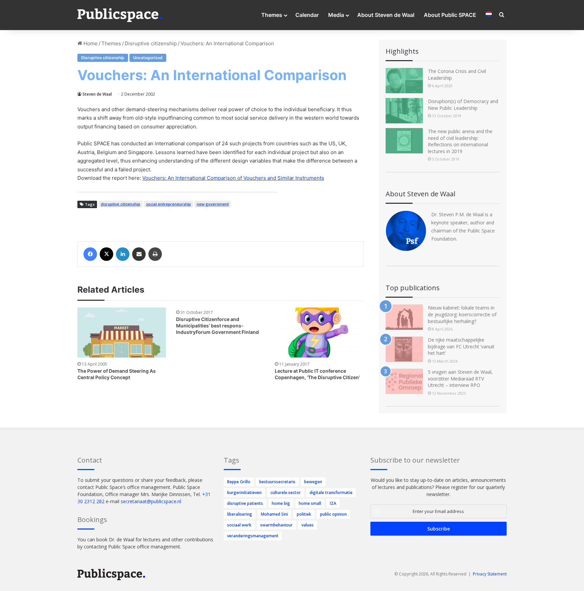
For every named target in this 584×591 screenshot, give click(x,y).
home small (310, 503)
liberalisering (239, 514)
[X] (106, 254)
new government (213, 203)
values (307, 525)
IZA (333, 503)
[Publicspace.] (119, 15)
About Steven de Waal (385, 14)
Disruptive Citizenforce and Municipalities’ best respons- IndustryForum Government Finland (217, 325)
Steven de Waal (97, 94)
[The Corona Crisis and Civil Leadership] (404, 80)
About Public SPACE (450, 14)
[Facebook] (90, 254)
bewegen (313, 482)
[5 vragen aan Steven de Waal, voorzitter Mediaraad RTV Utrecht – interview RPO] (404, 381)
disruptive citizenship (120, 203)
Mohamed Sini (274, 514)
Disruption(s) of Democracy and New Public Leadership (463, 104)
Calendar (307, 14)
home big (281, 503)
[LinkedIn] (122, 254)
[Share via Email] (139, 254)
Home (90, 43)
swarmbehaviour (276, 525)
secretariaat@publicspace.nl (151, 501)
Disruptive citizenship (151, 43)
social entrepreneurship (168, 203)
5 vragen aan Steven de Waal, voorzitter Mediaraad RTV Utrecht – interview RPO (460, 378)
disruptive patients (245, 503)
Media (336, 14)
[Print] (155, 254)
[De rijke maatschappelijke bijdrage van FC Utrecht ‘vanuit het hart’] (404, 349)
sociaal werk (239, 525)
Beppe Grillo (238, 482)
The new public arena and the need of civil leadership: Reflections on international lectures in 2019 (460, 141)
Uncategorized (148, 57)
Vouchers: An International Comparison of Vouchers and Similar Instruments (233, 178)
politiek (304, 514)
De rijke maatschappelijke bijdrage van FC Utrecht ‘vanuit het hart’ (461, 346)
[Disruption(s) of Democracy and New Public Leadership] (404, 110)
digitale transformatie (331, 492)
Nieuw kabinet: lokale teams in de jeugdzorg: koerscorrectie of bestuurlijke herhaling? (462, 314)
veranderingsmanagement (252, 536)
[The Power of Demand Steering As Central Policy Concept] (121, 332)
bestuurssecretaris (277, 482)
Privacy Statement (490, 574)
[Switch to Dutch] (488, 15)
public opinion (333, 514)
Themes (271, 14)
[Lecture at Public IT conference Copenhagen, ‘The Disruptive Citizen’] (319, 332)
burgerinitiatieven (244, 492)
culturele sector (285, 492)
